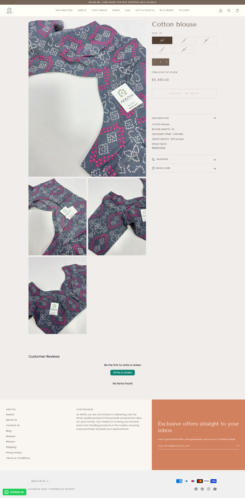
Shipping (162, 159)
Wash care (163, 168)
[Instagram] (208, 489)
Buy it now (184, 105)
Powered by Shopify (62, 489)
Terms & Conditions (18, 458)
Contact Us (13, 425)
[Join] (236, 445)
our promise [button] (84, 409)
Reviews (11, 436)
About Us (11, 419)
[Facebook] (196, 489)
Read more (158, 147)
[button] (64, 10)
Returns (10, 441)
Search (10, 414)
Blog (8, 430)
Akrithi (35, 489)
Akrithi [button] (11, 409)
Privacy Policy (14, 452)
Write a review (122, 372)
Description (160, 118)
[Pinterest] (202, 489)
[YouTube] (215, 489)
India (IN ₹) (38, 481)
